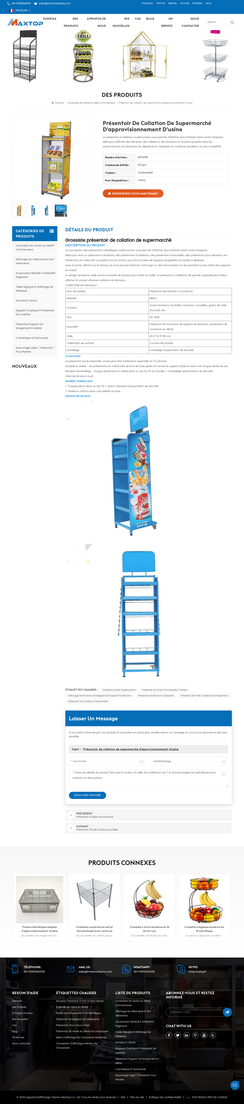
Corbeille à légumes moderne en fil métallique (149, 929)
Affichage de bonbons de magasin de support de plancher (99, 695)
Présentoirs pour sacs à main (73, 1025)
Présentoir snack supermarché (119, 690)
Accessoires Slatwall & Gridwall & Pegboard (35, 275)
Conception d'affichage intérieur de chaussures (76, 1046)
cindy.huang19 (197, 972)
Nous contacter (190, 22)
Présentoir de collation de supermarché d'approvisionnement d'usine (131, 749)
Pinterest (197, 3)
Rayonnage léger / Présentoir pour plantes (34, 350)
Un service (167, 22)
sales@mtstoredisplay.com (55, 3)
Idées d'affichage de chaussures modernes (81, 1038)
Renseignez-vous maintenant (135, 193)
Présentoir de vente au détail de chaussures (82, 1031)
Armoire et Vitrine (26, 301)
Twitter (160, 3)
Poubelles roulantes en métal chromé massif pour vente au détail (39, 929)
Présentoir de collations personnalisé (88, 701)
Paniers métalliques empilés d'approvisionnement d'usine (204, 929)
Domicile (49, 18)
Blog (208, 3)
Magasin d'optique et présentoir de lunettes (35, 312)
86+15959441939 (21, 3)
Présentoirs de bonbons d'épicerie (156, 695)
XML (123, 1097)
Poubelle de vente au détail (72, 1007)
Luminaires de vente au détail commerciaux (34, 248)
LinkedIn (172, 3)
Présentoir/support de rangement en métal (29, 326)
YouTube (184, 3)
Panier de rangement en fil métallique (78, 1013)
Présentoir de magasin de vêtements (77, 1019)
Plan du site (137, 1097)
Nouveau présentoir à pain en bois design (80, 1001)
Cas (138, 18)
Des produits (71, 22)
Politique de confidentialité (165, 1097)
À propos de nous (96, 22)
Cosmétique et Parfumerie (32, 338)
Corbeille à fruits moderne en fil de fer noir (94, 929)
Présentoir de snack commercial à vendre (164, 690)
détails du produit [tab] (89, 230)
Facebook (147, 3)
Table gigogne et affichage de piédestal (34, 289)
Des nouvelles (121, 22)
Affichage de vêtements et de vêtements (34, 261)
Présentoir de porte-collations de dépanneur (204, 695)
